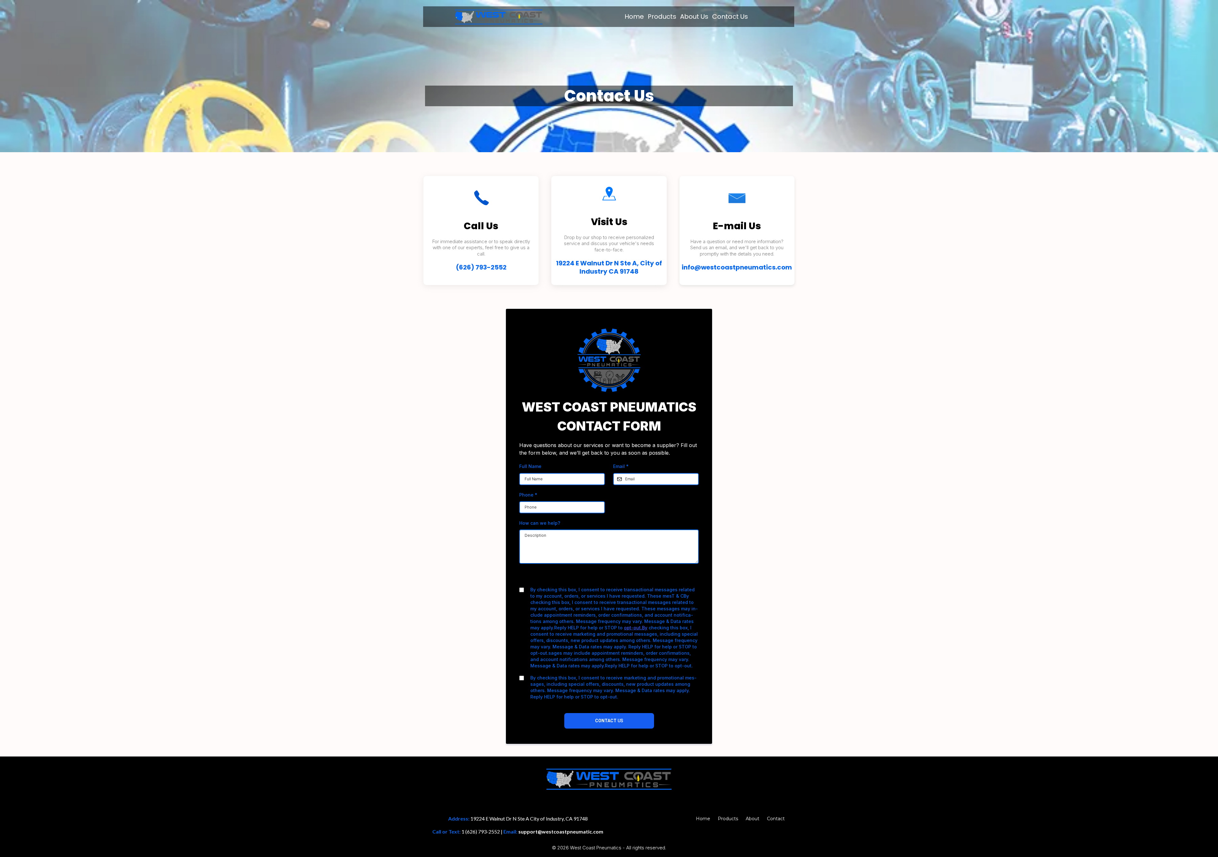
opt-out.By (635, 627)
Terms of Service (626, 577)
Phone (528, 494)
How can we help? (539, 523)
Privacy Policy (589, 577)
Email (621, 466)
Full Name (530, 466)
